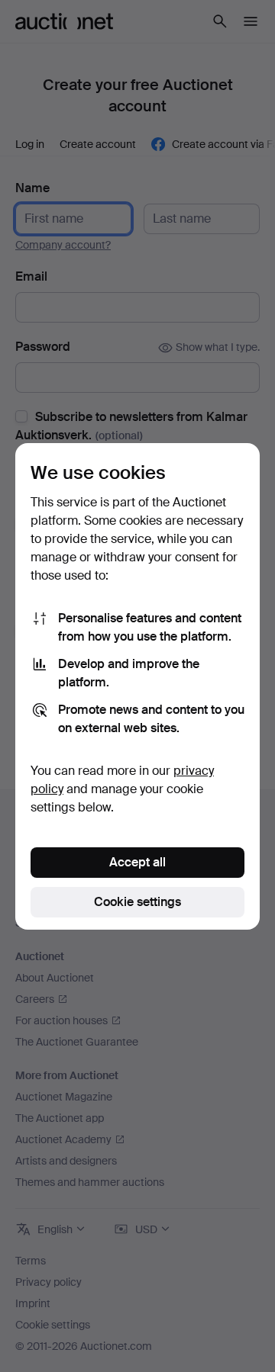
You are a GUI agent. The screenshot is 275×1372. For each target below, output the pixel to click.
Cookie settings (137, 902)
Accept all (137, 862)
